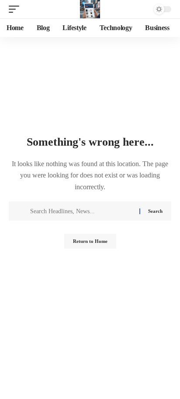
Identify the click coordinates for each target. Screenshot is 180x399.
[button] (16, 9)
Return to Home (90, 241)
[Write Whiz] (90, 9)
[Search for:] (81, 211)
